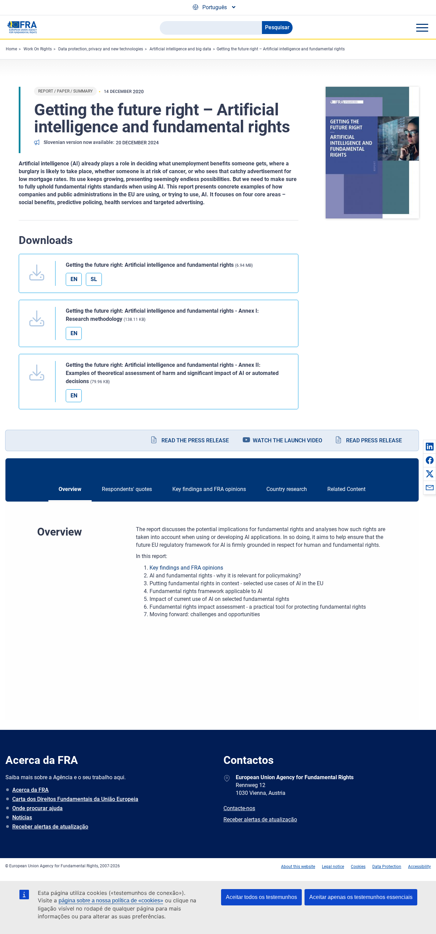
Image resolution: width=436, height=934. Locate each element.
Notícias (22, 817)
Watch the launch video (287, 440)
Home (11, 49)
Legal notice (333, 866)
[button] (429, 446)
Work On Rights (38, 49)
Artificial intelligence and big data (180, 49)
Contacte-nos (239, 808)
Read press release (374, 440)
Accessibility (419, 866)
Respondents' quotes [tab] (127, 489)
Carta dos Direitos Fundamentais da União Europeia (75, 799)
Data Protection (386, 866)
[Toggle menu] (422, 27)
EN (74, 279)
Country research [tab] (286, 489)
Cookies (358, 866)
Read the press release (195, 440)
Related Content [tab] (346, 489)
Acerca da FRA (30, 790)
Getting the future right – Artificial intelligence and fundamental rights (281, 49)
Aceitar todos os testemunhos (261, 897)
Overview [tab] (70, 489)
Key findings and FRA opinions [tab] (209, 489)
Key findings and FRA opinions (186, 567)
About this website (298, 866)
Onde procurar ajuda (37, 808)
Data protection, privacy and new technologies (100, 49)
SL (94, 279)
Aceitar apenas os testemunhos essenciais (360, 897)
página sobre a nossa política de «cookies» (111, 900)
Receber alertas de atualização (50, 826)
